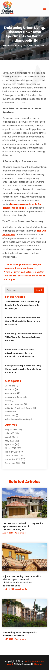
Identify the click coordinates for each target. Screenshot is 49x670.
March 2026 (10, 448)
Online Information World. (25, 662)
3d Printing (10, 385)
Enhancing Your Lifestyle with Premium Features (19, 634)
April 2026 (9, 444)
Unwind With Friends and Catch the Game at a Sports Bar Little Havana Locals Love (23, 321)
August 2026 (11, 429)
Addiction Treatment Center (18, 408)
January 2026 (11, 455)
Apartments (41, 46)
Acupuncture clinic (14, 404)
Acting (8, 400)
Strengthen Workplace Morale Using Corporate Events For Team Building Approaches (23, 369)
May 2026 (9, 440)
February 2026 (12, 451)
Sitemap (37, 663)
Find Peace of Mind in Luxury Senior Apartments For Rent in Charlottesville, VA (22, 526)
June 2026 (10, 437)
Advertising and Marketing (17, 419)
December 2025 (12, 459)
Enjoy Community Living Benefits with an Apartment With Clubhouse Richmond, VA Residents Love (21, 581)
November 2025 (12, 463)
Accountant (11, 393)
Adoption (9, 411)
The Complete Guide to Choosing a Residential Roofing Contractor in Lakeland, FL (23, 305)
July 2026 (9, 433)
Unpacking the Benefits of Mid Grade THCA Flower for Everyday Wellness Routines (23, 337)
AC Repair (9, 389)
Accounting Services (15, 397)
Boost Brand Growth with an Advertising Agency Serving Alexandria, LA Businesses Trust (20, 353)
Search (39, 290)
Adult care (10, 415)
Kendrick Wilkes (13, 46)
